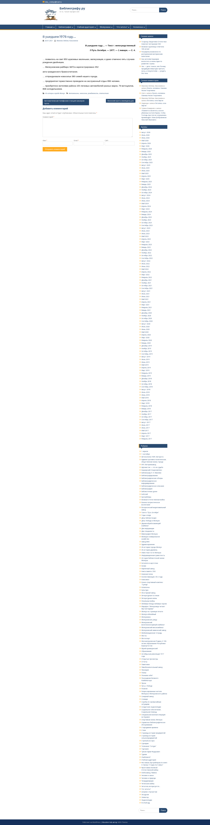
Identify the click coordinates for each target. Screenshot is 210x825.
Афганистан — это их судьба (152, 467)
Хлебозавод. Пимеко (149, 773)
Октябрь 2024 (146, 192)
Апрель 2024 (146, 206)
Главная (49, 27)
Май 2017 (145, 430)
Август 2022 (145, 261)
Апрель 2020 (146, 335)
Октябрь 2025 (146, 160)
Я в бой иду (145, 803)
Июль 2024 (145, 198)
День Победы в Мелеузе (150, 521)
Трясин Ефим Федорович (150, 752)
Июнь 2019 (145, 362)
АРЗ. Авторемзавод (148, 464)
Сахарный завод (147, 696)
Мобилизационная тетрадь (151, 633)
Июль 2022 (145, 264)
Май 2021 (145, 299)
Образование (146, 651)
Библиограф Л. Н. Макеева (151, 473)
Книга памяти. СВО (148, 571)
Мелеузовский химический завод (153, 630)
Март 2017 (145, 436)
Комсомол (145, 579)
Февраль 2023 (146, 244)
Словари (144, 699)
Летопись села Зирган (155, 100)
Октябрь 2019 (146, 351)
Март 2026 (145, 146)
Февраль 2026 (146, 149)
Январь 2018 (146, 409)
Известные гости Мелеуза (151, 553)
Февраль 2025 (146, 182)
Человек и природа (148, 778)
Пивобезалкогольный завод (151, 667)
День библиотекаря (148, 518)
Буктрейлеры (146, 497)
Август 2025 (145, 165)
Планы (143, 673)
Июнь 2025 (145, 171)
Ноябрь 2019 (146, 348)
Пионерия (145, 670)
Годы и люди (146, 515)
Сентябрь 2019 (147, 354)
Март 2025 (145, 179)
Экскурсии (145, 794)
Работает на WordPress (91, 822)
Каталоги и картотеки (149, 563)
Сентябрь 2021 (147, 288)
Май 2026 (145, 141)
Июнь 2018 (145, 395)
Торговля (145, 749)
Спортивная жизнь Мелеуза (151, 720)
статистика (104, 93)
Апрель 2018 (146, 400)
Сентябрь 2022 (147, 258)
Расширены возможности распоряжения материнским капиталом (152, 54)
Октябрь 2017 (146, 417)
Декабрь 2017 (146, 411)
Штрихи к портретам (149, 792)
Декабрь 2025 (146, 154)
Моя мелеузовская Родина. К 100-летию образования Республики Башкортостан (154, 643)
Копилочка (138, 27)
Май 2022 (145, 269)
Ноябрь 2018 (146, 381)
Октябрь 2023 (146, 223)
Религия (144, 689)
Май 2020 (145, 332)
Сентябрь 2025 (147, 162)
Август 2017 (145, 422)
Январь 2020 (146, 343)
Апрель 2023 (146, 239)
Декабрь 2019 (146, 346)
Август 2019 (145, 357)
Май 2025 (145, 173)
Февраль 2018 (146, 406)
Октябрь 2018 (146, 384)
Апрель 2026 (146, 143)
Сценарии (145, 743)
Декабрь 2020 (146, 313)
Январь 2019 (146, 376)
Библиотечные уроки (149, 491)
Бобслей (144, 494)
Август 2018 (145, 389)
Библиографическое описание (152, 486)
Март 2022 (145, 275)
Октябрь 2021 (146, 285)
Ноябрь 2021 (146, 283)
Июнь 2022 (145, 266)
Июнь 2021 (145, 296)
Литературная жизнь (149, 598)
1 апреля (144, 451)
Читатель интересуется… (150, 786)
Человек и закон (147, 775)
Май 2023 (145, 236)
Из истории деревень (149, 550)
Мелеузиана (105, 27)
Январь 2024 (146, 214)
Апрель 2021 (146, 302)
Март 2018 (145, 403)
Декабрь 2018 (146, 378)
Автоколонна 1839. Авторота (152, 457)
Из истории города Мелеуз (55, 93)
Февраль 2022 (146, 277)
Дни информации (147, 528)
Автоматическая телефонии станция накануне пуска (64, 102)
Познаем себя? (147, 675)
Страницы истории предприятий (153, 733)
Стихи (143, 730)
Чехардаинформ (147, 781)
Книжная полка (147, 574)
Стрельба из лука (147, 741)
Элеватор (145, 797)
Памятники (145, 664)
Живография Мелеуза (149, 534)
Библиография (65, 27)
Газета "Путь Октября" (150, 512)
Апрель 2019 (146, 368)
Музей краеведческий (149, 648)
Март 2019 (145, 370)
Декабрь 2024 (146, 187)
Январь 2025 (146, 184)
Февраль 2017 (146, 439)
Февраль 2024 (146, 212)
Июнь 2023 (145, 234)
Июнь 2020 (145, 329)
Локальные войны (148, 601)
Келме (143, 566)
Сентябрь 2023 (147, 225)
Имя (45, 140)
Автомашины (74, 93)
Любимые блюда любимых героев (154, 604)
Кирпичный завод (147, 569)
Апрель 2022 (146, 272)
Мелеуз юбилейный (148, 614)
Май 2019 (145, 365)
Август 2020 (145, 324)
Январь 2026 (146, 151)
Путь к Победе (146, 686)
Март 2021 (145, 305)
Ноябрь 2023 (146, 220)
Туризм (144, 754)
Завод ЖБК (145, 542)
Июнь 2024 (145, 201)
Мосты (144, 636)
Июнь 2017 (145, 428)
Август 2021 (145, 291)
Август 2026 (145, 132)
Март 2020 (145, 337)
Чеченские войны (147, 784)
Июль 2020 (145, 327)
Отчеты (144, 662)
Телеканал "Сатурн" (148, 746)
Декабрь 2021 (146, 280)
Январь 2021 (146, 310)
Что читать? (121, 27)
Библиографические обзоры (152, 478)
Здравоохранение (148, 544)
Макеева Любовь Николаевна (67, 41)
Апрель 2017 (146, 433)
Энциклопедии (146, 800)
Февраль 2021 (146, 307)
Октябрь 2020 (146, 318)
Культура (144, 590)
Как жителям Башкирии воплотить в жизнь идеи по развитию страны (151, 61)
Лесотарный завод (148, 593)
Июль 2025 (145, 168)
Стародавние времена (149, 727)
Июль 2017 (145, 425)
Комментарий (48, 117)
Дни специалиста (147, 531)
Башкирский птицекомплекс (151, 470)
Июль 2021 (145, 294)
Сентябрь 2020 (147, 321)
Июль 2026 (145, 135)
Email (76, 140)
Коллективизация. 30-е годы (152, 577)
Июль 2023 (145, 231)
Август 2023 (145, 228)
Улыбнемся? (145, 757)
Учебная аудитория (85, 27)
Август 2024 (145, 195)
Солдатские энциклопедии (151, 707)
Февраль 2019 (146, 373)
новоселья (83, 93)
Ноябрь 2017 (146, 414)
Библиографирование (149, 475)
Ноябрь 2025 (146, 157)
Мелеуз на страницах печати (152, 611)
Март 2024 (145, 209)
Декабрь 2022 (146, 250)
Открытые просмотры (149, 659)
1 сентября (145, 454)
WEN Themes (123, 822)
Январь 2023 (146, 247)
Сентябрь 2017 (147, 420)
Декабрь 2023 (146, 217)
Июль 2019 (145, 359)
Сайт (106, 140)
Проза (143, 683)
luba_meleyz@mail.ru (53, 2)
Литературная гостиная (150, 595)
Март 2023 (145, 242)
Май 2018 (145, 398)
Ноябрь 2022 (146, 253)
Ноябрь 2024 (146, 190)
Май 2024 (145, 203)
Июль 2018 (145, 392)
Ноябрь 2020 (146, 316)
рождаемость (93, 93)
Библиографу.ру (72, 8)
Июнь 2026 (145, 138)
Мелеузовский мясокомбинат (152, 627)
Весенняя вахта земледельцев (121, 101)
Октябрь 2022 (146, 255)
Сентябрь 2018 (147, 387)
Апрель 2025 (146, 176)
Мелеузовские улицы (149, 620)
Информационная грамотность (153, 555)
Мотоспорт (145, 638)
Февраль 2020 (146, 340)
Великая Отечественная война (153, 500)
